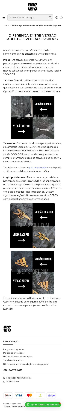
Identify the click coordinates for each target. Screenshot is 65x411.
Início (6, 26)
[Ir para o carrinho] (61, 17)
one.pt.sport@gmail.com (18, 378)
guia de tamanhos (38, 167)
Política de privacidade (14, 353)
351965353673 (12, 381)
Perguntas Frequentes (13, 349)
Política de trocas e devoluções (17, 356)
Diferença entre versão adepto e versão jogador (26, 364)
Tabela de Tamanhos (13, 360)
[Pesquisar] (50, 17)
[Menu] (4, 17)
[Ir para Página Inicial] (33, 7)
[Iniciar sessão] (57, 17)
